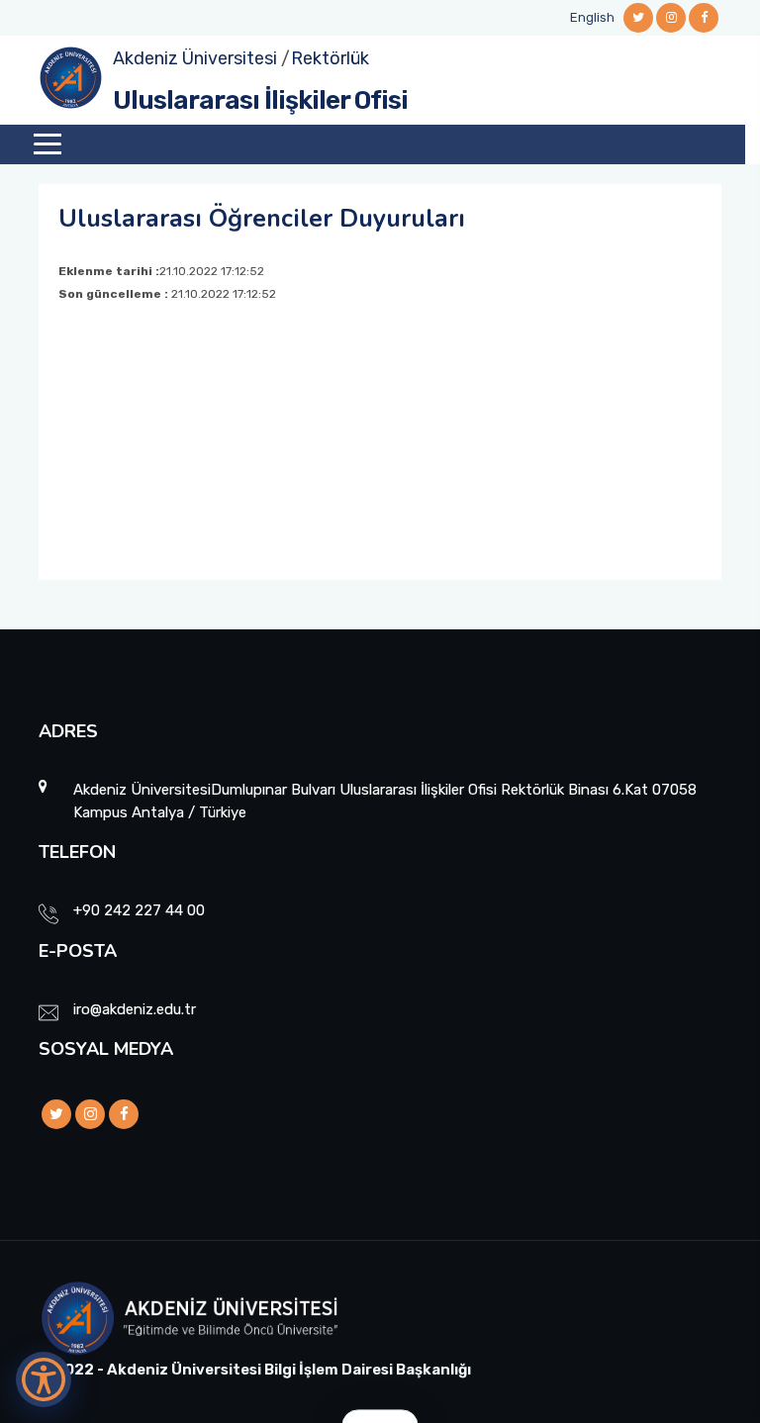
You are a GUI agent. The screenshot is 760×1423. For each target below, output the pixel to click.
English (592, 17)
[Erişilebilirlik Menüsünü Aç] (43, 1379)
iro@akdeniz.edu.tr (134, 1009)
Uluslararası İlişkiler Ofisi (260, 100)
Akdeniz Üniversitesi (195, 58)
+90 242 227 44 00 (139, 910)
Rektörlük (330, 58)
